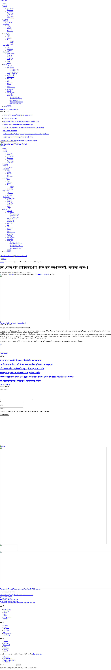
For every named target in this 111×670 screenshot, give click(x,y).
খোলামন (5, 64)
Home (2, 262)
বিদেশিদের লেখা (10, 75)
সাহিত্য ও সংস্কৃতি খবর (12, 74)
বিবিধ (8, 81)
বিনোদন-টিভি (9, 56)
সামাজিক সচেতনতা (11, 88)
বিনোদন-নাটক (10, 58)
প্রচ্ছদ (4, 3)
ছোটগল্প (12, 41)
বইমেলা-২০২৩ (10, 11)
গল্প (7, 39)
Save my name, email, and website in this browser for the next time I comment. (26, 411)
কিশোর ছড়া (9, 50)
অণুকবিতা (9, 27)
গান (7, 30)
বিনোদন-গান (9, 55)
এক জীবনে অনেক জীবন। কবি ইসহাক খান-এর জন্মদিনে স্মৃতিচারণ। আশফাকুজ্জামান (26, 364)
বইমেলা (5, 7)
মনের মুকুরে (5, 19)
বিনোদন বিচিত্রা (6, 52)
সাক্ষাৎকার (9, 84)
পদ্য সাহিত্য (6, 24)
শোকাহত (9, 105)
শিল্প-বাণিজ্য (9, 91)
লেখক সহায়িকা (10, 94)
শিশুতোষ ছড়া (10, 49)
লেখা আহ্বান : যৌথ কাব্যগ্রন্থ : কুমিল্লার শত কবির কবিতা (18, 137)
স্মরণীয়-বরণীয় (10, 89)
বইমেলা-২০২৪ (10, 13)
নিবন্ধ (8, 36)
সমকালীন (5, 5)
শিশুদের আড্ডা (10, 95)
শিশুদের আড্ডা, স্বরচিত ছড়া (16, 102)
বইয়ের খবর (5, 21)
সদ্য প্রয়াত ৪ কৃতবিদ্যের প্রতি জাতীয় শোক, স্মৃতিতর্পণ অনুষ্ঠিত (20, 372)
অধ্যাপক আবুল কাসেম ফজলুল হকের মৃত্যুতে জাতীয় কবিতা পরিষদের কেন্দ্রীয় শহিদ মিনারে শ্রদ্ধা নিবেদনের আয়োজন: (37, 377)
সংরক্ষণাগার (9, 78)
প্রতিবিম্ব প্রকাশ (11, 274)
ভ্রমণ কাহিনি (10, 44)
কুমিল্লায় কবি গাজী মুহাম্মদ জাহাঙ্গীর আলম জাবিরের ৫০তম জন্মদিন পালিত (21, 121)
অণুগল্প (11, 42)
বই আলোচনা (9, 22)
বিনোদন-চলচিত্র (10, 53)
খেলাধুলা (8, 63)
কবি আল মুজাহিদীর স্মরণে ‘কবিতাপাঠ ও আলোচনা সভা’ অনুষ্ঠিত (20, 381)
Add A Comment (5, 384)
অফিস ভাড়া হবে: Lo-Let (10, 118)
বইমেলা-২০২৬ (10, 16)
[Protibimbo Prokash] (13, 144)
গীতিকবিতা (9, 28)
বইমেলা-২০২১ (10, 8)
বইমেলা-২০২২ (10, 10)
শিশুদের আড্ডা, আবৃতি (15, 100)
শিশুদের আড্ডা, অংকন (15, 97)
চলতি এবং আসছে (7, 106)
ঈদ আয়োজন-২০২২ (14, 70)
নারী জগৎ (9, 86)
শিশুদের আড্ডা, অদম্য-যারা (16, 98)
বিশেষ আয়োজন (10, 67)
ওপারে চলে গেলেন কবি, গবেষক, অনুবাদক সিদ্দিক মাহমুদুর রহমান (20, 360)
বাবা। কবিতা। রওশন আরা (10, 131)
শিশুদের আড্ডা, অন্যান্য (15, 103)
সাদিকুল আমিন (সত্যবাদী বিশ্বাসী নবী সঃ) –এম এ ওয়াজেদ (17, 115)
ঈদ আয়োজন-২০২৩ (14, 72)
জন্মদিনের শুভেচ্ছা (10, 92)
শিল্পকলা (8, 61)
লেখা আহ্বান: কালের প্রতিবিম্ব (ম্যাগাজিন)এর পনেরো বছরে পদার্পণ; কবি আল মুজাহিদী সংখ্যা (26, 134)
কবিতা (8, 25)
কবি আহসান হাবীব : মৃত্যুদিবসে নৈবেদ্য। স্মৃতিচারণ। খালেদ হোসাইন (22, 368)
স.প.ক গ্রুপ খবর (10, 77)
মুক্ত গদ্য (9, 38)
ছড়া (8, 47)
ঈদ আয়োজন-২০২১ (14, 69)
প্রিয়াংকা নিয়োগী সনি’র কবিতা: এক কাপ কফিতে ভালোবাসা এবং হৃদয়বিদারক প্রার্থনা (23, 128)
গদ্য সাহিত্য (6, 33)
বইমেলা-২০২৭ (10, 17)
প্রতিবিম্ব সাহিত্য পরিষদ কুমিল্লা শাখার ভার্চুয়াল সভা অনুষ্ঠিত (18, 124)
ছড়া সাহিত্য (6, 45)
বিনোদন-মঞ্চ (9, 59)
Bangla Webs (37, 654)
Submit (19, 664)
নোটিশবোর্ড (9, 66)
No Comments (45, 274)
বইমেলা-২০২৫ (10, 14)
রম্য (8, 80)
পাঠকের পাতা (9, 83)
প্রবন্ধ (8, 35)
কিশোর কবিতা (10, 31)
